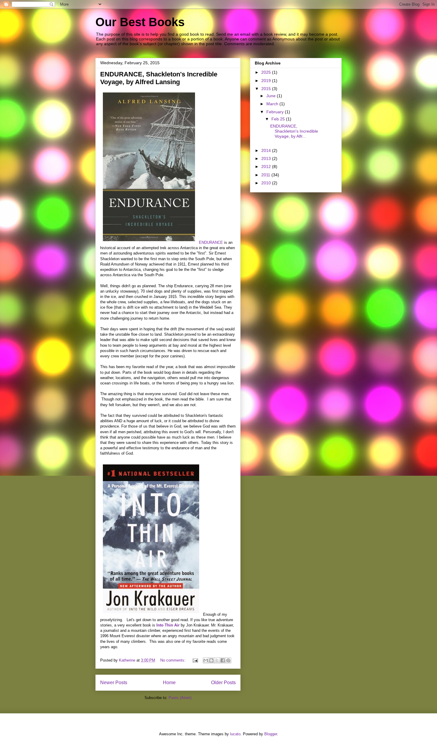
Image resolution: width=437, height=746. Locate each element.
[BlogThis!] (211, 660)
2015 (266, 88)
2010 (266, 182)
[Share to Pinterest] (228, 660)
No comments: (173, 660)
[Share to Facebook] (223, 660)
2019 (266, 80)
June (271, 95)
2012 (266, 166)
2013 (266, 158)
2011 (266, 174)
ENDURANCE (211, 242)
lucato (235, 734)
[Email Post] (195, 660)
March (272, 103)
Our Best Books (140, 22)
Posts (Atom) (180, 697)
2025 (266, 72)
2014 (266, 150)
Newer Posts (113, 682)
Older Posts (223, 682)
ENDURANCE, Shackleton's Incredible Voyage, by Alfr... (294, 131)
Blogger (270, 734)
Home (169, 682)
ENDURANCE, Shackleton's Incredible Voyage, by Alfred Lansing (158, 78)
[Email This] (206, 660)
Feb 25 (278, 119)
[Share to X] (217, 660)
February (275, 111)
